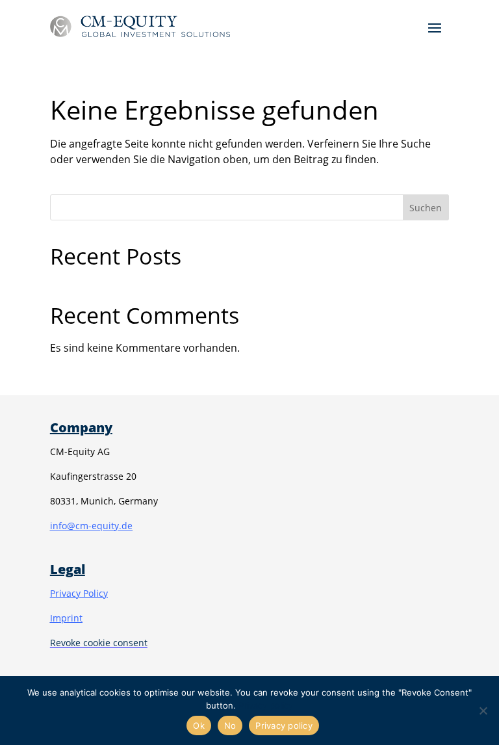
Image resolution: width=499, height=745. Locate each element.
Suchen (425, 208)
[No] (482, 710)
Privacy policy (265, 705)
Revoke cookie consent (98, 642)
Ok (199, 725)
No (230, 725)
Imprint (66, 618)
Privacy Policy (79, 593)
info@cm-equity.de (91, 525)
